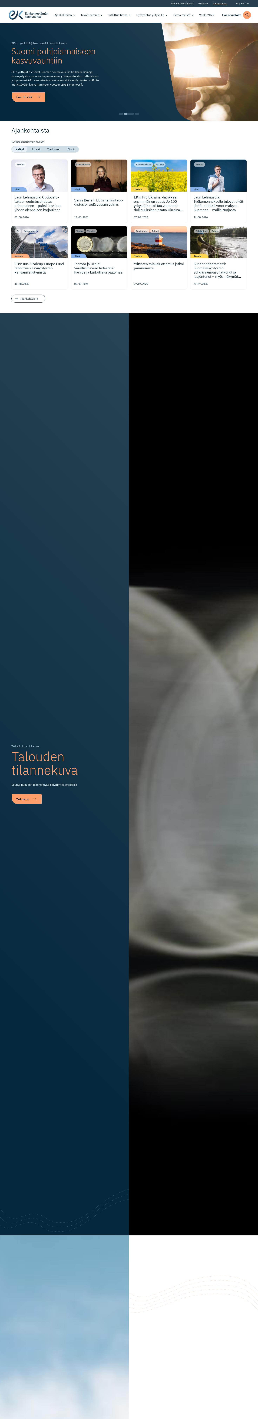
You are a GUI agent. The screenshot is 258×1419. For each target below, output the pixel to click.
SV (248, 3)
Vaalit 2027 (206, 15)
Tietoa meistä (181, 15)
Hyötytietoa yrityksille (150, 15)
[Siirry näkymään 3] (137, 114)
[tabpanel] (129, 230)
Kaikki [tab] (19, 149)
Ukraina (160, 164)
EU (18, 231)
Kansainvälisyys (144, 164)
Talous (79, 231)
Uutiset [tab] (35, 149)
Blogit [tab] (71, 149)
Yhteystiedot (220, 3)
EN (242, 3)
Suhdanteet (142, 231)
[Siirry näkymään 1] (121, 114)
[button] (247, 15)
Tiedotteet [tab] (54, 149)
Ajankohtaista (63, 15)
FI (237, 3)
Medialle (203, 3)
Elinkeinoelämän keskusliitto (28, 15)
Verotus (21, 164)
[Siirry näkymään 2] (129, 114)
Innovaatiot (29, 231)
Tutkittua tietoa (118, 15)
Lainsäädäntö (83, 164)
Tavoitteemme (90, 15)
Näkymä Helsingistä (182, 3)
